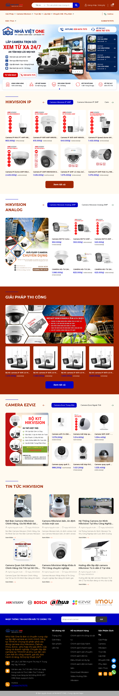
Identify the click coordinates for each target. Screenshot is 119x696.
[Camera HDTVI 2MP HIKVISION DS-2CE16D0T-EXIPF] (82, 227)
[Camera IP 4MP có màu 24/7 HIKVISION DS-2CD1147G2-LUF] (73, 157)
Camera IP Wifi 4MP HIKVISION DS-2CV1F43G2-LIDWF (45, 137)
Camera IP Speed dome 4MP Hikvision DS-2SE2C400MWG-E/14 (101, 137)
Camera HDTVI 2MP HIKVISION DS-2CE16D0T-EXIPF (82, 239)
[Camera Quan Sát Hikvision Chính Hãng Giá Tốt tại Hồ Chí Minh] (22, 550)
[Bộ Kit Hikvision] (26, 439)
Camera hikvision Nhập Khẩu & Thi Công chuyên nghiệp (59, 566)
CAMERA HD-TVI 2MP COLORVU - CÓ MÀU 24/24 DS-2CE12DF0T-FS (82, 269)
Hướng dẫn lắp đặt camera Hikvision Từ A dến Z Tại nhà (94, 566)
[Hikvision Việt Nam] (59, 57)
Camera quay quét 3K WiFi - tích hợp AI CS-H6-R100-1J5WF (61, 464)
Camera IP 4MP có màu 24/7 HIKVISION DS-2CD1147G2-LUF (73, 172)
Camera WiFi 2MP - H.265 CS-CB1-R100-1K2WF (104, 434)
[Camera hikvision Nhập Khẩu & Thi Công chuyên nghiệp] (59, 550)
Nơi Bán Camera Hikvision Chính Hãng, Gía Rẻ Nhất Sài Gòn (20, 522)
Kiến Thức (10, 21)
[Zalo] (113, 666)
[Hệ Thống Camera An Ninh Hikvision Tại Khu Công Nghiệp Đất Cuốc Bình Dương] (96, 505)
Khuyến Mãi (58, 14)
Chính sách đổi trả (79, 656)
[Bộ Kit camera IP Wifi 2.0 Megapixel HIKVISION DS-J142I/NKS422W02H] (45, 358)
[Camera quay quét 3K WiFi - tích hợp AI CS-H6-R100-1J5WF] (61, 452)
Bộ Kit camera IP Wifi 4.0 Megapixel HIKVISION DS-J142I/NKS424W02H (73, 373)
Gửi (101, 619)
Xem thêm (9, 537)
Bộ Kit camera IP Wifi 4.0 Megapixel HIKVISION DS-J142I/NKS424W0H (101, 373)
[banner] (59, 324)
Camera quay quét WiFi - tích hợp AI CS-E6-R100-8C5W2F (104, 464)
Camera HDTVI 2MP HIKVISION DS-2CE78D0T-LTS (104, 239)
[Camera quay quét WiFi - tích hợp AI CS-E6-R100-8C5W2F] (104, 452)
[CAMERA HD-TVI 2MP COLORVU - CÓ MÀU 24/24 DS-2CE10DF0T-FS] (104, 257)
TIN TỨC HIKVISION (24, 486)
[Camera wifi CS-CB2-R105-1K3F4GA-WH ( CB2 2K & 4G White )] (61, 422)
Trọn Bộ (37, 14)
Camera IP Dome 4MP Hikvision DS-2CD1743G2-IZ (18, 172)
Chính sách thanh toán (81, 648)
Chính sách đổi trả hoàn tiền (82, 666)
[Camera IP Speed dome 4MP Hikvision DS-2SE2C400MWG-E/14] (101, 122)
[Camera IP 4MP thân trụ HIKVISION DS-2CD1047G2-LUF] (101, 157)
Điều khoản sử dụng (80, 660)
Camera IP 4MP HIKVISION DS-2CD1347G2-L (45, 172)
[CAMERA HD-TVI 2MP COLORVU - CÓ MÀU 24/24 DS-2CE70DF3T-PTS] (61, 257)
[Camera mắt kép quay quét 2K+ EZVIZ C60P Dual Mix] (82, 422)
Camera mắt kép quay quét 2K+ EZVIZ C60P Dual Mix (82, 434)
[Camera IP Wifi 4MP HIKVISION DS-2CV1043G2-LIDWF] (73, 122)
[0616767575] (113, 672)
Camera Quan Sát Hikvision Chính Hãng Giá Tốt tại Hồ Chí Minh (21, 567)
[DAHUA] (59, 602)
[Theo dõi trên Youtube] (100, 674)
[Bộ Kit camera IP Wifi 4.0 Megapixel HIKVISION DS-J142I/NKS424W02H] (73, 358)
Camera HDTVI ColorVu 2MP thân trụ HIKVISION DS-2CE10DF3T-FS (61, 239)
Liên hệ (55, 648)
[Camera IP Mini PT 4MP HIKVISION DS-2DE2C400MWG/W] (18, 122)
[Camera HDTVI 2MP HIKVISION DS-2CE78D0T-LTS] (104, 227)
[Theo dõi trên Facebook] (110, 674)
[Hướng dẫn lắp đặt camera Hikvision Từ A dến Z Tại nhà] (96, 550)
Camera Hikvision (24, 14)
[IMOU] (104, 602)
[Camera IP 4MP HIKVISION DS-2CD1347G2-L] (45, 157)
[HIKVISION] (14, 602)
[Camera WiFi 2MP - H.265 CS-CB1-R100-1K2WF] (104, 422)
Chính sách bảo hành (80, 644)
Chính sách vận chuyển (81, 652)
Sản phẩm (56, 644)
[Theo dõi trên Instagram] (106, 674)
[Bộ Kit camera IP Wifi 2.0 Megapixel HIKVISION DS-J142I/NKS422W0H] (17, 358)
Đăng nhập (92, 5)
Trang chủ (57, 636)
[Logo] (14, 5)
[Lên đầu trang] (115, 692)
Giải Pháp (9, 14)
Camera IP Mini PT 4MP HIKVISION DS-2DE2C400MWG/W (18, 137)
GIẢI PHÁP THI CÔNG (25, 297)
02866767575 (107, 21)
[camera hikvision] (26, 244)
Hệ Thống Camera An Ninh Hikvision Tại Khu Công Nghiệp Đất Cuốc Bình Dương (96, 522)
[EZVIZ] (81, 602)
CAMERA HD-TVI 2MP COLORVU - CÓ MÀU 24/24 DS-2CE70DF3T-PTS (61, 269)
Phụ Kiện (68, 14)
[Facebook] (113, 660)
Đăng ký (101, 5)
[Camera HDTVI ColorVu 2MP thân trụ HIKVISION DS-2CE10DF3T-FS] (61, 227)
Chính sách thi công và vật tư (83, 638)
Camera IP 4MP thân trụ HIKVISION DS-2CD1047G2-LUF (101, 172)
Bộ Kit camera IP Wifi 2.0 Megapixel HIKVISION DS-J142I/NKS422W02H (45, 373)
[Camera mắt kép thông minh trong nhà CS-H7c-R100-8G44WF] (82, 452)
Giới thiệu (56, 640)
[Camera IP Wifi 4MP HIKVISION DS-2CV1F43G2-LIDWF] (45, 122)
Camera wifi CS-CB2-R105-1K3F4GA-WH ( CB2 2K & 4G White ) (61, 434)
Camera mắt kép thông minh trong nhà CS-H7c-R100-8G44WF (82, 464)
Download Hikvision (80, 672)
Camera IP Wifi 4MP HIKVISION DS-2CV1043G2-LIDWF (73, 137)
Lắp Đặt (47, 14)
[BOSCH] (37, 602)
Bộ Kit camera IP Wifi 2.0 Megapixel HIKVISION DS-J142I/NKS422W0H (17, 373)
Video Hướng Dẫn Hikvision (79, 678)
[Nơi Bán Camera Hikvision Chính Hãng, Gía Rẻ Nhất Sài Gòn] (22, 505)
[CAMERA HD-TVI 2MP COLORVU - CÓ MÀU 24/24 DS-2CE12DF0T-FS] (82, 257)
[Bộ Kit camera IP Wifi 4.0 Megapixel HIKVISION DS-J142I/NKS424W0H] (101, 358)
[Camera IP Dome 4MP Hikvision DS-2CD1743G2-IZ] (18, 157)
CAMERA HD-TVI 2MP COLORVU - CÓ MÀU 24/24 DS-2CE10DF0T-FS (104, 269)
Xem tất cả (59, 184)
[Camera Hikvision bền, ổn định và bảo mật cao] (59, 505)
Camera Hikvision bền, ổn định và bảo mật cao (58, 522)
